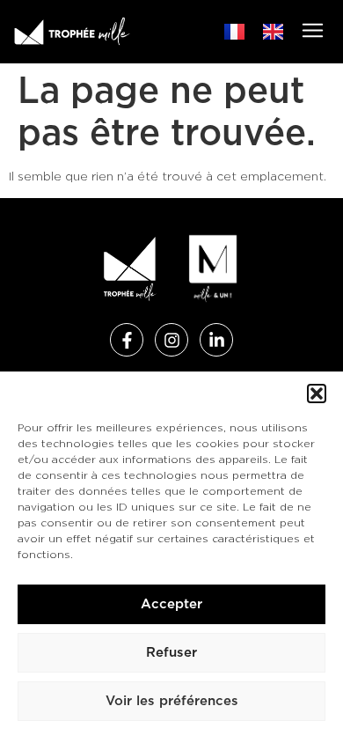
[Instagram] (171, 340)
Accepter (171, 604)
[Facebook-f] (126, 340)
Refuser (171, 652)
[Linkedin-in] (216, 340)
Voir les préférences (172, 701)
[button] (316, 393)
